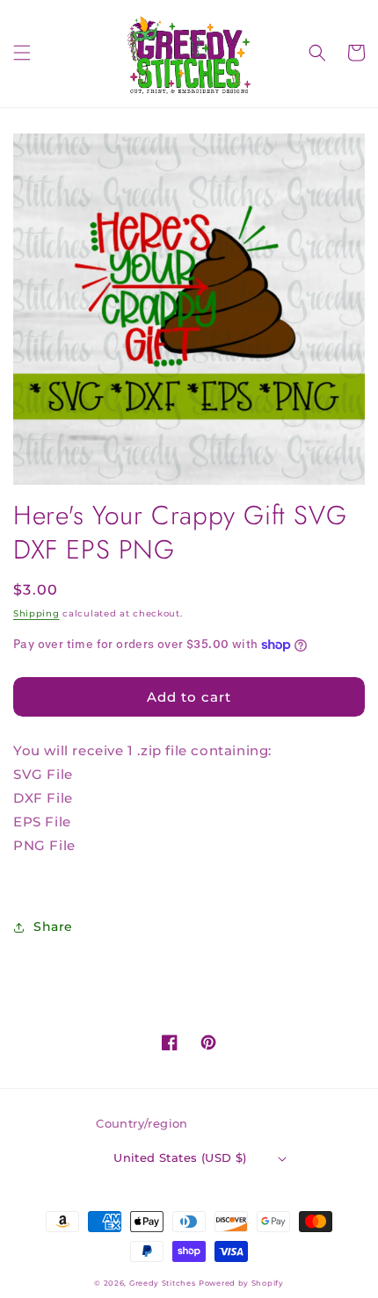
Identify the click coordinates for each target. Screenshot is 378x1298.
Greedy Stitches (162, 1283)
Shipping (36, 613)
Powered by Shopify (241, 1283)
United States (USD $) (179, 1157)
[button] (22, 52)
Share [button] (53, 926)
